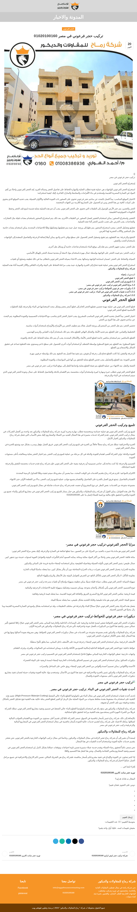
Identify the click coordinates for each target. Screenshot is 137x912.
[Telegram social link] (55, 841)
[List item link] (68, 887)
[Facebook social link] (81, 841)
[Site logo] (68, 6)
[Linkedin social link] (68, 841)
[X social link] (75, 841)
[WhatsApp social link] (62, 841)
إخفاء (123, 274)
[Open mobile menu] (134, 6)
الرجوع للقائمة (68, 853)
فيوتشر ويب (36, 908)
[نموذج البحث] (3, 6)
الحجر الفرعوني (68, 29)
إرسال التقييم (127, 817)
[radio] (67, 791)
